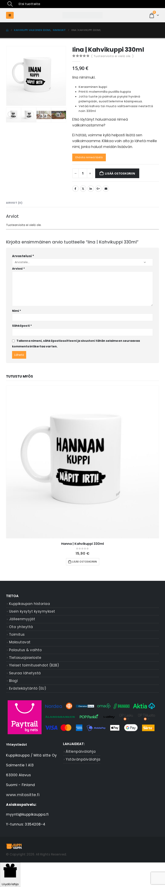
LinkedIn (91, 188)
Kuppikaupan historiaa (29, 603)
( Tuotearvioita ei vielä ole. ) (112, 56)
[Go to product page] (82, 462)
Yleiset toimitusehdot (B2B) (34, 665)
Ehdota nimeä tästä (89, 157)
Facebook (75, 188)
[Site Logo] (82, 15)
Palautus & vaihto (25, 650)
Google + (98, 188)
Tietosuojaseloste (25, 657)
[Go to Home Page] (7, 30)
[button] (10, 4)
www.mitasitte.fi (22, 795)
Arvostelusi (23, 256)
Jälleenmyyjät (22, 619)
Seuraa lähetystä (25, 673)
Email (106, 188)
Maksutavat (20, 642)
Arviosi (18, 269)
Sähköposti (22, 326)
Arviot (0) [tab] (14, 203)
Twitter (83, 188)
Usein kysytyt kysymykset (32, 611)
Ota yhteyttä (21, 626)
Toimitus (17, 634)
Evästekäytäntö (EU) (27, 688)
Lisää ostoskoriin (120, 173)
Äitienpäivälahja (81, 751)
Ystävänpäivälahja (83, 759)
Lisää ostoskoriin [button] (84, 561)
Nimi (16, 311)
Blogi (13, 680)
